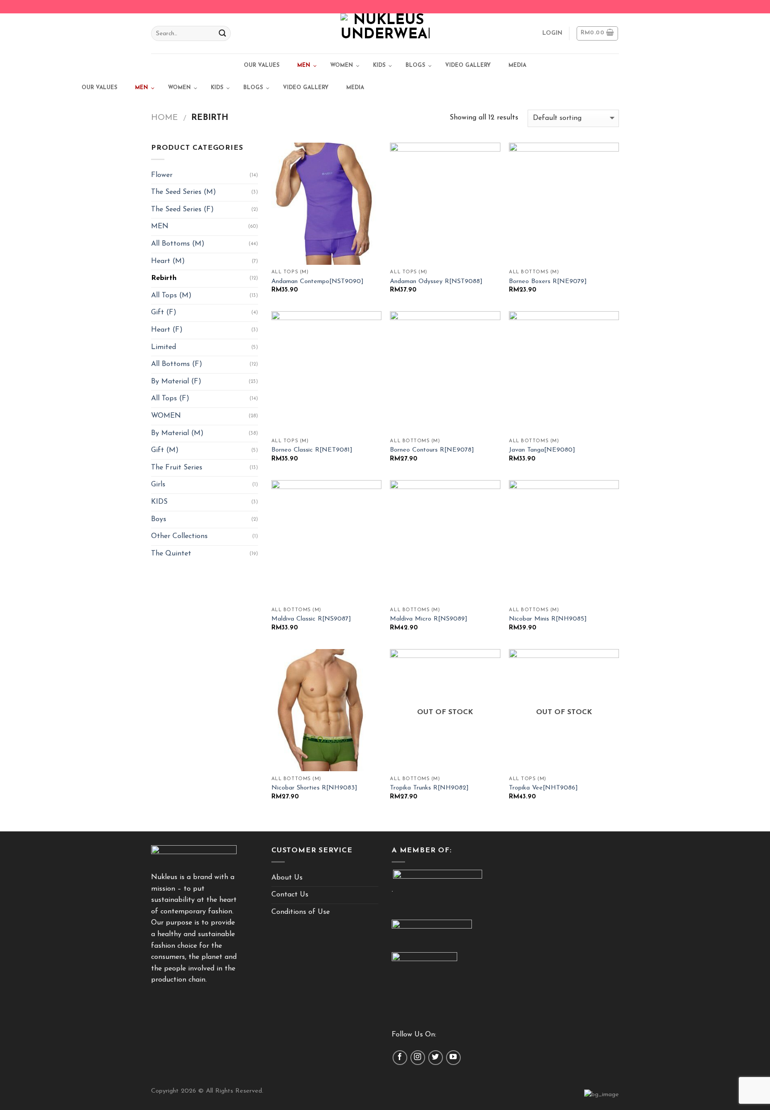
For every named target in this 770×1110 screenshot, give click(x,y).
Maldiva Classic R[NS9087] (311, 619)
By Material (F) (176, 381)
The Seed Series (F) (182, 209)
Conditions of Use (300, 912)
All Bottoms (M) (178, 243)
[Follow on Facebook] (400, 1057)
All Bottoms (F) (176, 364)
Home (164, 118)
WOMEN (166, 415)
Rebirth (163, 278)
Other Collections (179, 536)
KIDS (159, 502)
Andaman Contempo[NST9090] (317, 281)
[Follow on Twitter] (435, 1057)
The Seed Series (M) (183, 192)
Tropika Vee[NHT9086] (543, 788)
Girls (158, 484)
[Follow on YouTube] (453, 1057)
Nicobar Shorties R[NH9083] (314, 788)
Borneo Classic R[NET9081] (311, 450)
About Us (287, 877)
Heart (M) (168, 261)
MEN (159, 226)
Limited (163, 347)
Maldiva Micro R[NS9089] (428, 619)
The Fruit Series (176, 467)
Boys (158, 519)
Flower (161, 175)
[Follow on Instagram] (417, 1057)
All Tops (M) (171, 295)
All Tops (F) (170, 398)
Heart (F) (167, 329)
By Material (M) (177, 433)
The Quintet (171, 553)
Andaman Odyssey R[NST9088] (436, 281)
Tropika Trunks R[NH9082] (429, 788)
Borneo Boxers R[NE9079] (548, 281)
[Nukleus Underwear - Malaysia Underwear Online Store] (385, 33)
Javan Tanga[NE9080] (542, 450)
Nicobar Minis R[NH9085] (548, 619)
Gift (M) (165, 450)
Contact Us (289, 894)
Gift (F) (163, 312)
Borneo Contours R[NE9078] (432, 450)
